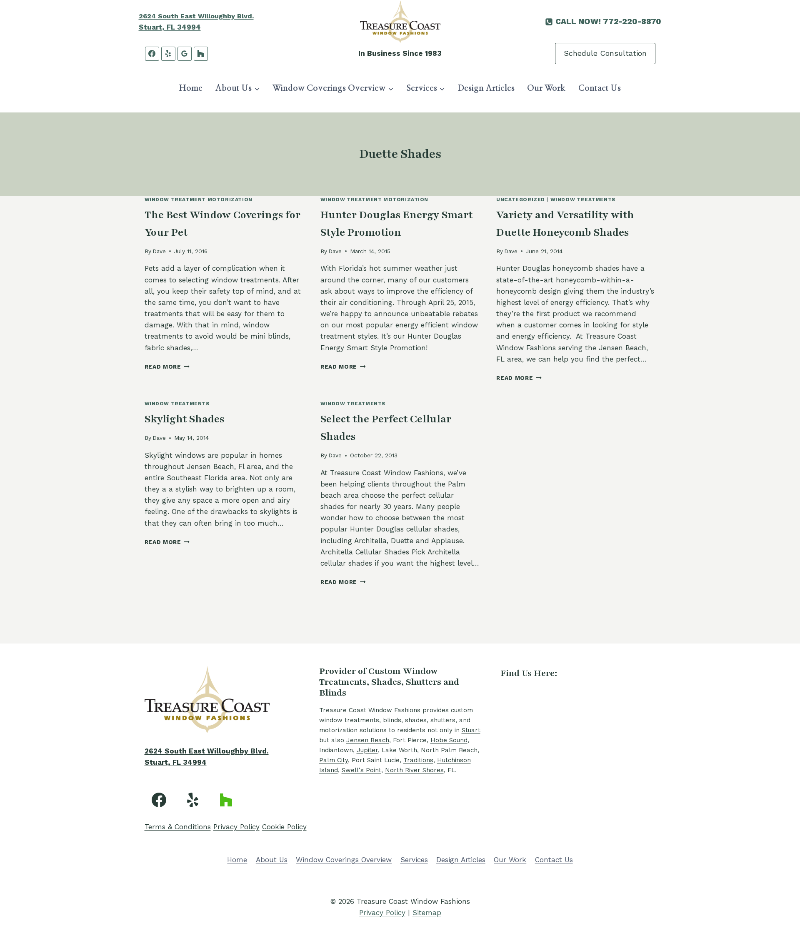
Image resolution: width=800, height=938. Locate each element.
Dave (159, 251)
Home (190, 88)
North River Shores (414, 770)
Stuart (471, 730)
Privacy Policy (236, 827)
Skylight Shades (184, 419)
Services (414, 860)
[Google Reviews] (185, 54)
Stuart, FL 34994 (170, 27)
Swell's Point (361, 770)
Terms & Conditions (178, 827)
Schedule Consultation (605, 53)
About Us (272, 860)
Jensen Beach (367, 740)
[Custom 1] (226, 799)
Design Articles (486, 88)
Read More (167, 366)
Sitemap (426, 912)
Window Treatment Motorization (198, 199)
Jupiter (367, 750)
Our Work (546, 88)
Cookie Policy (284, 827)
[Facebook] (152, 54)
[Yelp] (168, 54)
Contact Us (599, 88)
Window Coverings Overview (344, 860)
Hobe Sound (449, 740)
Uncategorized (520, 199)
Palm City (333, 760)
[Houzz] (201, 54)
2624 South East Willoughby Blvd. (196, 16)
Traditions (418, 760)
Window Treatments (582, 199)
